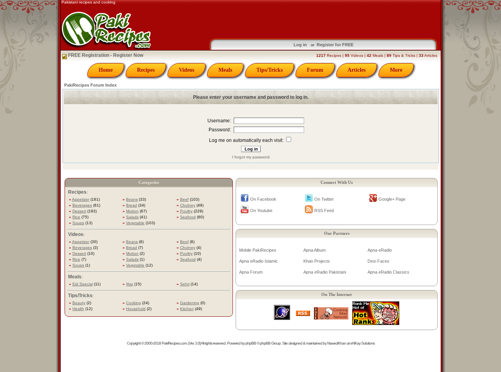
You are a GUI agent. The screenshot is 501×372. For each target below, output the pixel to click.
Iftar (129, 284)
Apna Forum (251, 272)
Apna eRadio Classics (388, 272)
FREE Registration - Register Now (105, 55)
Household (136, 309)
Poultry (186, 211)
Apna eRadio (380, 250)
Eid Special (82, 284)
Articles (357, 70)
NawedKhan (336, 343)
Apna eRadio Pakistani (324, 272)
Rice (76, 217)
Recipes (146, 70)
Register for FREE (335, 44)
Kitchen (187, 309)
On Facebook (263, 199)
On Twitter (324, 199)
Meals (225, 70)
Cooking (133, 303)
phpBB (250, 343)
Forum (315, 70)
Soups (78, 223)
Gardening (189, 303)
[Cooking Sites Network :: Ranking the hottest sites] (331, 317)
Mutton (132, 211)
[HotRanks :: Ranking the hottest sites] (375, 322)
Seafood (188, 217)
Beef (184, 199)
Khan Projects (316, 261)
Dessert (79, 211)
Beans (132, 199)
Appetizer (80, 199)
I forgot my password (251, 157)
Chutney (187, 205)
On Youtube (261, 210)
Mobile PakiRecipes (257, 250)
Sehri (184, 284)
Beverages (82, 205)
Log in (300, 44)
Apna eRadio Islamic (258, 261)
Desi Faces (378, 261)
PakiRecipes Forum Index (90, 85)
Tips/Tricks (269, 70)
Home (106, 70)
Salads (132, 217)
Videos (186, 70)
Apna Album (314, 250)
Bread (131, 205)
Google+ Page (391, 199)
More (396, 70)
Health (78, 309)
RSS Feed (324, 210)
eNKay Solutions (362, 343)
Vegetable (135, 223)
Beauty (78, 303)
